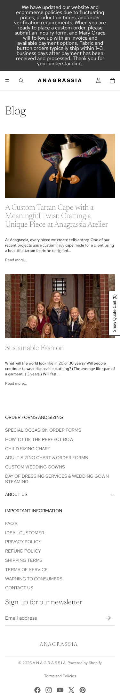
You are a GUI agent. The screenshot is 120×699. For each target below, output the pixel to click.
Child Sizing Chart (28, 449)
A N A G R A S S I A (49, 662)
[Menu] (7, 80)
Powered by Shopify (85, 662)
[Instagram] (48, 690)
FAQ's (11, 523)
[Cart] (112, 81)
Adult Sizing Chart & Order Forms (46, 458)
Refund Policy (23, 551)
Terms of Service (26, 569)
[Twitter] (71, 690)
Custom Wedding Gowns (35, 467)
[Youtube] (60, 690)
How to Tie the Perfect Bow (39, 439)
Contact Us (19, 588)
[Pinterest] (82, 690)
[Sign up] (108, 618)
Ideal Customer (24, 533)
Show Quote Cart (114, 313)
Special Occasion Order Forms (43, 430)
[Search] (21, 81)
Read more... (16, 260)
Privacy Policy (23, 542)
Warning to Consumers (33, 579)
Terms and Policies (60, 676)
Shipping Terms (24, 560)
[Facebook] (37, 690)
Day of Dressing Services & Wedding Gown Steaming (57, 478)
